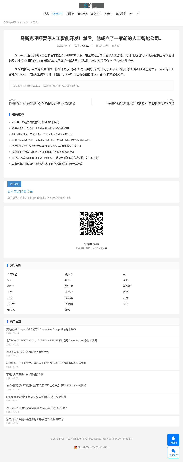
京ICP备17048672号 (122, 439)
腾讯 (67, 280)
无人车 (69, 297)
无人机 (11, 309)
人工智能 (12, 274)
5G (9, 280)
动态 (46, 13)
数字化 (69, 286)
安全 (125, 303)
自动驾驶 (83, 13)
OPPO (10, 286)
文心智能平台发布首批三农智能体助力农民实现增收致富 (43, 151)
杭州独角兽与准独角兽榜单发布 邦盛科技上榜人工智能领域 (42, 103)
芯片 (125, 297)
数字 (9, 291)
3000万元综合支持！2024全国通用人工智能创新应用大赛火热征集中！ (52, 139)
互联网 (69, 303)
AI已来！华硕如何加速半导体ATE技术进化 (35, 122)
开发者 (11, 303)
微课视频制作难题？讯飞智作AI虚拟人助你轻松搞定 (40, 128)
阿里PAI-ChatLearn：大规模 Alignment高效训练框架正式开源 (46, 145)
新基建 (69, 291)
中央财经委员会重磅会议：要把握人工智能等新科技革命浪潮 (140, 103)
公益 (9, 297)
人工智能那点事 (91, 5)
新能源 (70, 13)
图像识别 (96, 13)
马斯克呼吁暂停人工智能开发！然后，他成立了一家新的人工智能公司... (91, 38)
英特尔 (127, 286)
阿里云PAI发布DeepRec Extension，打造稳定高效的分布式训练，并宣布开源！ (56, 157)
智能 (125, 280)
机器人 (108, 13)
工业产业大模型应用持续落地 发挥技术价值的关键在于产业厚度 (47, 163)
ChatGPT (57, 13)
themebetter (100, 439)
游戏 (67, 309)
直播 (125, 291)
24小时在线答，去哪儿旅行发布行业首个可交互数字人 (42, 134)
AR (131, 13)
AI (124, 274)
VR (137, 13)
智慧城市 (121, 13)
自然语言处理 (10, 22)
